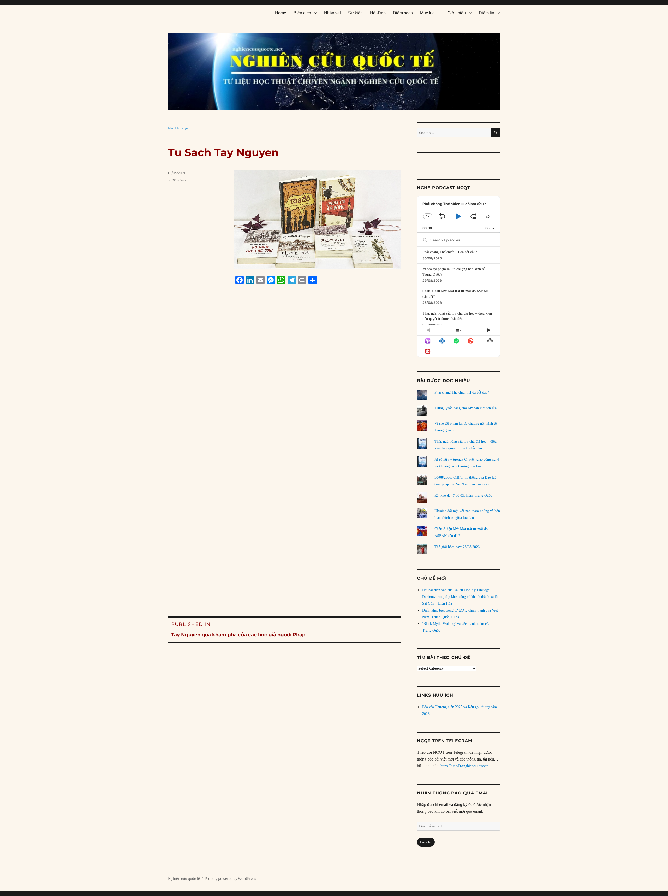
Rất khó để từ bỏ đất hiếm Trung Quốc (463, 495)
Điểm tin (486, 13)
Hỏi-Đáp (378, 13)
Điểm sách (403, 13)
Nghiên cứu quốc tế (184, 878)
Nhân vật (332, 13)
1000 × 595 (177, 180)
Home (280, 13)
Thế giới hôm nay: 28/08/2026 (457, 547)
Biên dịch (302, 13)
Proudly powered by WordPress (230, 878)
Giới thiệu (457, 13)
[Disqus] (284, 387)
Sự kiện (355, 13)
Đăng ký (426, 842)
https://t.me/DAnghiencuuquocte (464, 766)
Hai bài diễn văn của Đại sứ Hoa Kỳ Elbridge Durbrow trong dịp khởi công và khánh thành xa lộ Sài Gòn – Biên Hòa (460, 597)
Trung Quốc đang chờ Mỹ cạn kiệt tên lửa (465, 408)
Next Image (178, 128)
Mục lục (427, 13)
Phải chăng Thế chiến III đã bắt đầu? (449, 252)
